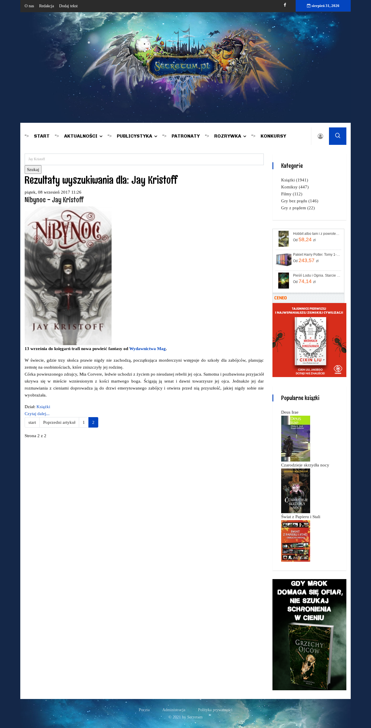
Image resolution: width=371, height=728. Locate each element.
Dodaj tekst (68, 6)
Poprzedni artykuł (59, 422)
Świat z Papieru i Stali (300, 516)
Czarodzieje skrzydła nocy (305, 465)
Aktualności (80, 136)
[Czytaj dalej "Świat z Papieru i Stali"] (295, 540)
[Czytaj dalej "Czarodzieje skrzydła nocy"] (295, 490)
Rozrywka (227, 136)
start (32, 422)
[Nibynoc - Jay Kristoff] (68, 275)
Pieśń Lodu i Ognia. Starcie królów (316, 275)
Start (42, 136)
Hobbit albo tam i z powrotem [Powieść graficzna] (316, 234)
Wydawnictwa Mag (147, 348)
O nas (29, 6)
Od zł (304, 239)
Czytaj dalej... (37, 413)
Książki (43, 406)
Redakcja (46, 6)
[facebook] (285, 5)
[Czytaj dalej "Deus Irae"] (295, 438)
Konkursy (273, 136)
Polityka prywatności (215, 710)
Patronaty (186, 136)
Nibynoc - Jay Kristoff (54, 199)
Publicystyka (134, 136)
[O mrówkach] (309, 339)
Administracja (173, 710)
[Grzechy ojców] (309, 634)
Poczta (144, 710)
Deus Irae (290, 412)
